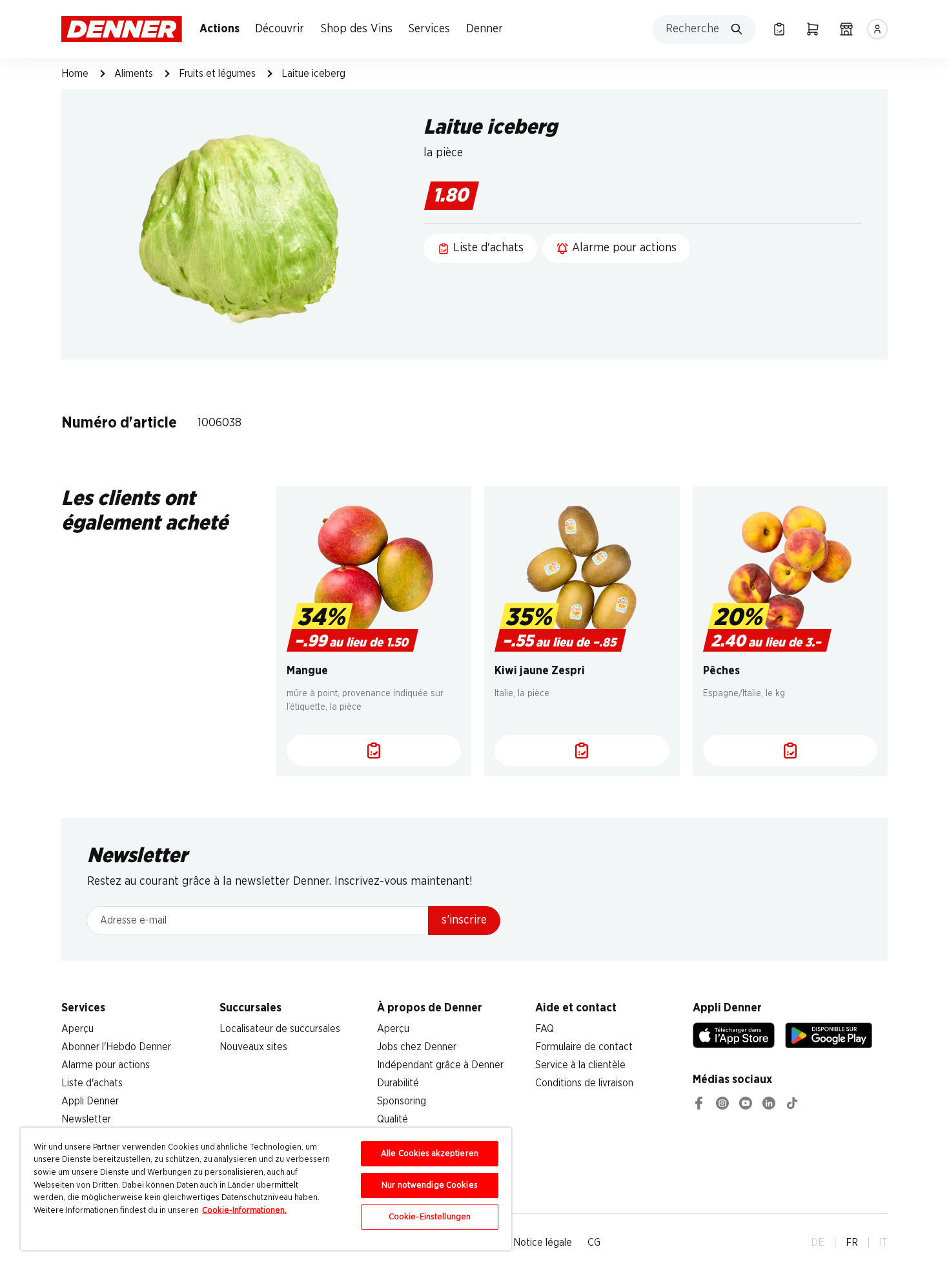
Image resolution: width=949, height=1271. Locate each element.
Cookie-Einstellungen (430, 1217)
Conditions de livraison (584, 1083)
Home (74, 73)
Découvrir (279, 29)
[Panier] (813, 29)
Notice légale (542, 1242)
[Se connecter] (877, 29)
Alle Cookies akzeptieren (429, 1154)
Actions (219, 29)
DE (817, 1242)
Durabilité (398, 1083)
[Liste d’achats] (779, 29)
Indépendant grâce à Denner (440, 1065)
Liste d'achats (92, 1083)
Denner (484, 29)
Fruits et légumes (217, 73)
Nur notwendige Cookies (430, 1185)
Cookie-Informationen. (244, 1210)
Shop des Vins (357, 29)
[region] (266, 1189)
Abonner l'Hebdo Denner (116, 1047)
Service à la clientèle (580, 1065)
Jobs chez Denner (416, 1047)
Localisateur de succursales (279, 1029)
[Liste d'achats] (374, 750)
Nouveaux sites (253, 1047)
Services (429, 29)
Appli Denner (90, 1101)
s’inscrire (464, 920)
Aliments (133, 73)
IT (883, 1242)
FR (852, 1242)
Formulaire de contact (584, 1047)
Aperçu (77, 1029)
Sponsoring (401, 1101)
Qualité (392, 1119)
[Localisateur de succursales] (846, 29)
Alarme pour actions (105, 1065)
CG (593, 1242)
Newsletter (86, 1119)
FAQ (544, 1029)
